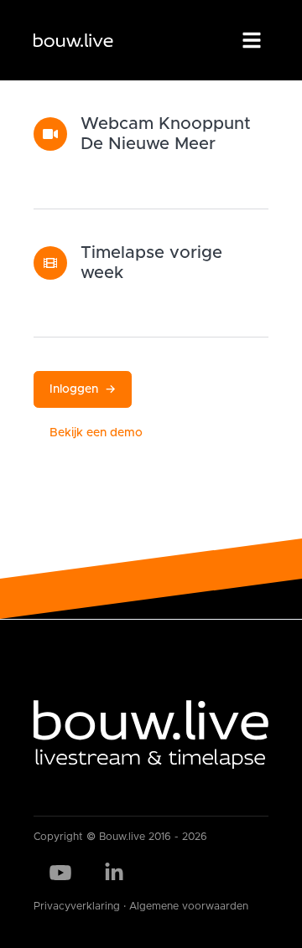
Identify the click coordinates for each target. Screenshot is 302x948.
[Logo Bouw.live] (73, 40)
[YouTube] (60, 872)
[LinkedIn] (114, 872)
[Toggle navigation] (251, 40)
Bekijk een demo (96, 433)
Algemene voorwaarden (188, 906)
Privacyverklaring (77, 906)
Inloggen (82, 389)
